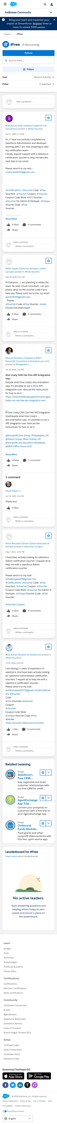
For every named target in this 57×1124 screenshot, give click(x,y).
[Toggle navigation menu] (51, 12)
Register (37, 23)
